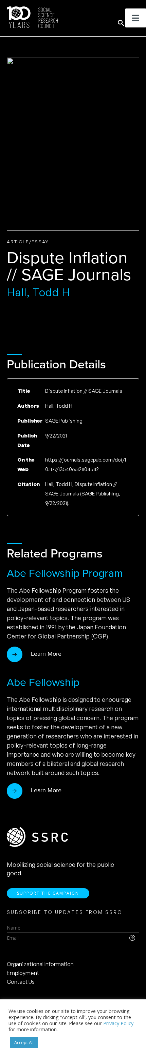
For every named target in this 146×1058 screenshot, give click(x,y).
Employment (23, 973)
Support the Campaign (48, 893)
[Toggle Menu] (135, 17)
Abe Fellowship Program (65, 573)
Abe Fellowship (43, 682)
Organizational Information (40, 964)
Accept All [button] (24, 1042)
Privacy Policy (118, 1023)
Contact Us (21, 981)
